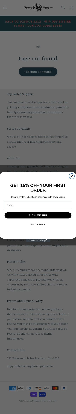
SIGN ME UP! (38, 215)
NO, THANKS (38, 224)
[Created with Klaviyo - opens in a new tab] (38, 240)
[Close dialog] (71, 176)
